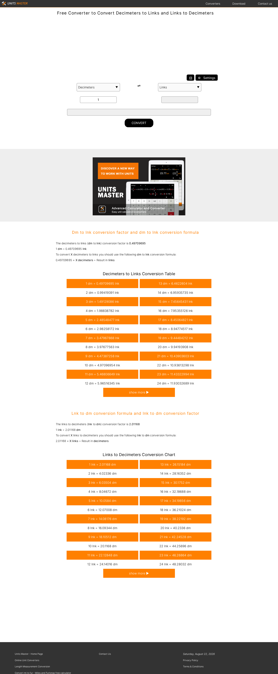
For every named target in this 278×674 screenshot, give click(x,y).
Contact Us (105, 654)
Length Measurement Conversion (32, 666)
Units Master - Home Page (29, 654)
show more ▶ (139, 392)
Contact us (265, 3)
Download (238, 3)
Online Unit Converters (27, 660)
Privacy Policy (190, 660)
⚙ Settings (206, 78)
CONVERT (139, 123)
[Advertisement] (139, 46)
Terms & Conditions (193, 666)
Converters (213, 3)
